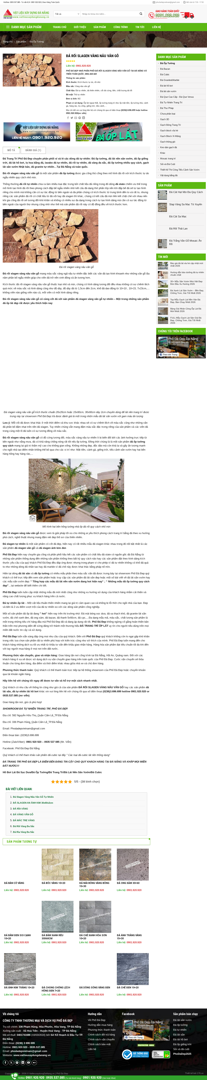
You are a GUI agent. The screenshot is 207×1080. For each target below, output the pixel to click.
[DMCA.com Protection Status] (146, 1045)
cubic (54, 755)
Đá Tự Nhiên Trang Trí (171, 102)
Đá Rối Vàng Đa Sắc (23, 826)
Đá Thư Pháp (167, 108)
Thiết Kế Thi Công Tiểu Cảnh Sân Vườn (179, 169)
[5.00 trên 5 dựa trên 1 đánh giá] (108, 61)
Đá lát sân (179, 1034)
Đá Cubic (164, 74)
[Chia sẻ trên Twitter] (72, 117)
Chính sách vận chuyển (101, 1039)
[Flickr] (34, 1062)
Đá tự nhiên (179, 1029)
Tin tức (140, 27)
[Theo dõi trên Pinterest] (17, 1062)
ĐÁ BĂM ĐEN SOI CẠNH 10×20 (17, 937)
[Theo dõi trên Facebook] (5, 1062)
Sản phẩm (99, 27)
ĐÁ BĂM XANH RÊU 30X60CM (52, 937)
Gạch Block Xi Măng (170, 136)
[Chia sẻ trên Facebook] (68, 117)
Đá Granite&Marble (169, 80)
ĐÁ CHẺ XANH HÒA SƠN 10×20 (93, 937)
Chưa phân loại (167, 113)
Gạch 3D (164, 119)
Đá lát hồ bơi (166, 85)
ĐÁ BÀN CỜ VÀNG (14, 883)
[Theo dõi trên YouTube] (28, 1062)
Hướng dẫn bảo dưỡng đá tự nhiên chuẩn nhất (187, 273)
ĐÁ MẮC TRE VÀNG (24, 820)
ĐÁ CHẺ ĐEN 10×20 (128, 987)
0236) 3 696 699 (26, 1043)
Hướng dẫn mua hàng (100, 1025)
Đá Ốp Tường (37, 41)
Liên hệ (156, 27)
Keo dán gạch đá (168, 147)
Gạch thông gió (167, 141)
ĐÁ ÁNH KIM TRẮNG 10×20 (19, 987)
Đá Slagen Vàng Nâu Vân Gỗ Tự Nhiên (33, 797)
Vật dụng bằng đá (168, 175)
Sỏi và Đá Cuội (167, 164)
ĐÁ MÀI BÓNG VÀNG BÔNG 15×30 (94, 885)
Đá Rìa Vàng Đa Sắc (23, 832)
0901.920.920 (83, 66)
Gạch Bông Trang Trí (170, 125)
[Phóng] (7, 83)
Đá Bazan (165, 69)
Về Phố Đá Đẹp (96, 1020)
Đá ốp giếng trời (182, 1044)
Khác (162, 153)
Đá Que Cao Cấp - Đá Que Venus (177, 97)
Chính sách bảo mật (99, 1044)
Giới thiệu (80, 27)
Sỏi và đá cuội (181, 1049)
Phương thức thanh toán (101, 1029)
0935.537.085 (37, 1047)
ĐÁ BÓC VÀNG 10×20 (53, 883)
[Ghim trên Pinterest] (79, 117)
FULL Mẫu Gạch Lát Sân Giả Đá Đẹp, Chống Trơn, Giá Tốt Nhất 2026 (185, 320)
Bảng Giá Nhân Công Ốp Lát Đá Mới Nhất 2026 (185, 309)
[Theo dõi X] (11, 1062)
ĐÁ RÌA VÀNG (20, 808)
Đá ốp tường (180, 1025)
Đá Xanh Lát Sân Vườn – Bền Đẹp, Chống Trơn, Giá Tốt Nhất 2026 (187, 291)
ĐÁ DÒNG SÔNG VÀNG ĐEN (94, 987)
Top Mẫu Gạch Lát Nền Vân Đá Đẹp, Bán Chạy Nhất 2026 (185, 300)
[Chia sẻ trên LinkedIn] (83, 117)
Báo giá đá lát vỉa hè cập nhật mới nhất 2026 (186, 264)
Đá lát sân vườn (168, 91)
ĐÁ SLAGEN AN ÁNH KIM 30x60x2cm (33, 802)
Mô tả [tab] (11, 150)
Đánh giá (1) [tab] (33, 150)
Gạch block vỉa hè (169, 130)
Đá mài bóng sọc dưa (93, 613)
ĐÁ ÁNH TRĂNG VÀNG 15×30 (129, 937)
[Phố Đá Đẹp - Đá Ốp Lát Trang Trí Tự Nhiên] (26, 13)
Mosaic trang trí (168, 158)
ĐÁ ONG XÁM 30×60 (128, 883)
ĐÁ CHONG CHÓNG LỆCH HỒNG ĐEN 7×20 (56, 989)
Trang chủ (59, 27)
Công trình (121, 27)
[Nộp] (141, 14)
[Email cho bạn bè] (75, 117)
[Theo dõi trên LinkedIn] (22, 1062)
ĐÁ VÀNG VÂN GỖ (23, 814)
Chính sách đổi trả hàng (101, 1034)
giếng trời (102, 449)
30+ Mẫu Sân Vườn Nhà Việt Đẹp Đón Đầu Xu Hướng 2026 (186, 282)
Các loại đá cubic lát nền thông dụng (88, 755)
